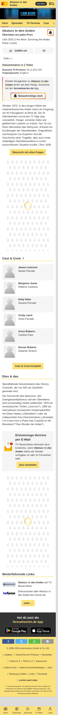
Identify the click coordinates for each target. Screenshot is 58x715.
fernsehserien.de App (28, 621)
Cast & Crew (11, 258)
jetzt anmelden (28, 464)
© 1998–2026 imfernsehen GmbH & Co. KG (28, 648)
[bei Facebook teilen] (8, 641)
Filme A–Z (28, 661)
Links (32, 674)
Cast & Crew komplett (28, 366)
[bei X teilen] (21, 641)
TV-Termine (33, 23)
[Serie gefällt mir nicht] (44, 50)
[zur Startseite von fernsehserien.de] (4, 3)
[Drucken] (47, 641)
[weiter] (53, 23)
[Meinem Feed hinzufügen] (50, 32)
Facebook (42, 674)
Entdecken (16, 713)
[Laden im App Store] (41, 630)
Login (50, 713)
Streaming (28, 713)
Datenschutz (10, 667)
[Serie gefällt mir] (17, 50)
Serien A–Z (15, 661)
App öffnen (41, 4)
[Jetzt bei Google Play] (16, 630)
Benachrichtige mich (30, 96)
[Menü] (51, 4)
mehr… (28, 603)
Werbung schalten (18, 674)
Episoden (17, 23)
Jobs (49, 667)
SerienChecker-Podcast (27, 654)
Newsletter (47, 654)
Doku (7, 58)
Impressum (41, 661)
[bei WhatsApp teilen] (34, 641)
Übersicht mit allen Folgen (28, 152)
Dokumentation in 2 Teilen (17, 65)
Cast (46, 23)
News (5, 713)
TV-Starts (39, 713)
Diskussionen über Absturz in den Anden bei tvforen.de (34, 593)
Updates (8, 654)
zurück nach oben (28, 680)
